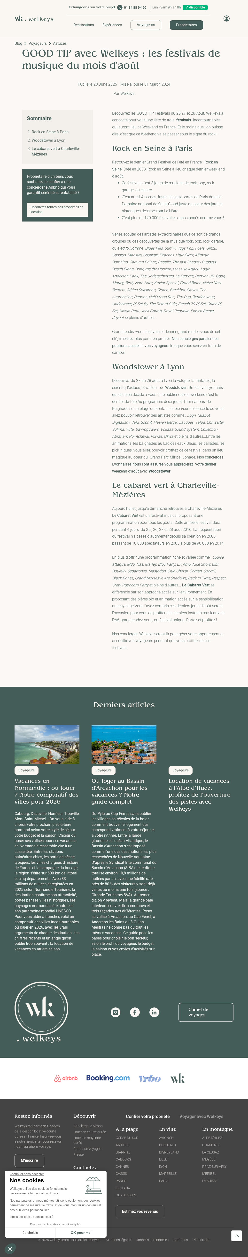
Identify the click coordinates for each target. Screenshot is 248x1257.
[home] (36, 18)
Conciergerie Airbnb (88, 1126)
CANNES (122, 1166)
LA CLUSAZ (210, 1152)
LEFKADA (123, 1188)
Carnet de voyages (198, 1012)
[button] (83, 25)
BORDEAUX (167, 1145)
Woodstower (175, 387)
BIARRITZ (123, 1152)
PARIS (163, 1181)
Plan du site (201, 1240)
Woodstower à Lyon (48, 140)
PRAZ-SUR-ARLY (214, 1166)
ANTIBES (122, 1145)
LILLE (163, 1159)
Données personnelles (152, 1240)
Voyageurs (146, 24)
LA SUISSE (210, 1181)
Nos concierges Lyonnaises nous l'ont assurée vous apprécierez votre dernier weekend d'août (167, 464)
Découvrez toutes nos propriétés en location (57, 209)
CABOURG (123, 1159)
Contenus (180, 1240)
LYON (163, 1166)
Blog (18, 43)
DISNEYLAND (169, 1152)
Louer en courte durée (89, 1132)
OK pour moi (81, 1233)
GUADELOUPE (126, 1195)
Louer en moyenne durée (87, 1140)
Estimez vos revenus (140, 1211)
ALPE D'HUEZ (212, 1138)
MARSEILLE (168, 1174)
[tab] (201, 1117)
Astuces (60, 43)
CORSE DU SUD (127, 1138)
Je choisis (30, 1233)
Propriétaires (186, 25)
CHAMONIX (211, 1145)
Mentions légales (118, 1240)
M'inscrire (29, 1160)
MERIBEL (209, 1174)
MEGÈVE (209, 1159)
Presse (78, 1154)
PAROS (121, 1181)
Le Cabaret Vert (125, 515)
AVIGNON (166, 1138)
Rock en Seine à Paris (50, 132)
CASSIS (121, 1174)
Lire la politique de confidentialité (31, 1217)
